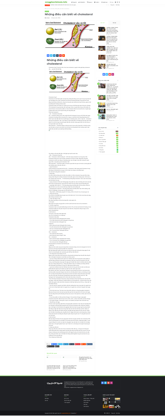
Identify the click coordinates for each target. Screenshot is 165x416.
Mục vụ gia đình (102, 139)
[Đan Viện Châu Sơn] (117, 403)
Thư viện (97, 2)
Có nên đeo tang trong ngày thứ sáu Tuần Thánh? (111, 104)
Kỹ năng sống (102, 133)
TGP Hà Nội (85, 402)
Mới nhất (102, 22)
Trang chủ (74, 2)
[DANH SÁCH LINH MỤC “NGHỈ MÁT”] (105, 406)
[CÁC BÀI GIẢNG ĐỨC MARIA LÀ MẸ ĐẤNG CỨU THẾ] (101, 66)
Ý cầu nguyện (102, 151)
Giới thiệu (118, 4)
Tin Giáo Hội (81, 2)
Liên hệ (46, 400)
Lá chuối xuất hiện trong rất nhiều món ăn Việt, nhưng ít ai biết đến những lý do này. (53, 367)
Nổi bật (114, 22)
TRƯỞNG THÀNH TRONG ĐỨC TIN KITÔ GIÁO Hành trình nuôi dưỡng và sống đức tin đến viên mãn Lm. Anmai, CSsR (112, 30)
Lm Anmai (48, 17)
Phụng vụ (90, 2)
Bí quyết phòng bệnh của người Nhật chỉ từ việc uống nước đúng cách (85, 358)
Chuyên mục (104, 2)
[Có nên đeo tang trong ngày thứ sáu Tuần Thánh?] (101, 105)
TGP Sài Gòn (86, 406)
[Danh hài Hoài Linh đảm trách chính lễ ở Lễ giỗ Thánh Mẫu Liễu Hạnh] (111, 406)
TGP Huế (85, 404)
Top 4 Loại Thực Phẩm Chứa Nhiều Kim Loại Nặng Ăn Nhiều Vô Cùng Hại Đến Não (70, 367)
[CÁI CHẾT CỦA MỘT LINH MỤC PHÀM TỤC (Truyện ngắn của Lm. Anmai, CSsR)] (101, 97)
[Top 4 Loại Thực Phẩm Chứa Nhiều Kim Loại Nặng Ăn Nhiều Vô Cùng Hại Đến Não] (70, 361)
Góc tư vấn (101, 131)
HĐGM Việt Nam (86, 400)
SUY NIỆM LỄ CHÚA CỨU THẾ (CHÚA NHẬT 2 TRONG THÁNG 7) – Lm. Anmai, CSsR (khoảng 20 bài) (112, 58)
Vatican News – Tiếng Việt (88, 398)
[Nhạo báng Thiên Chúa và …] (117, 406)
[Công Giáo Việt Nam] (56, 2)
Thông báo (101, 149)
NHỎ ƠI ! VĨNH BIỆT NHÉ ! (112, 109)
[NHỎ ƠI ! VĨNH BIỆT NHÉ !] (101, 111)
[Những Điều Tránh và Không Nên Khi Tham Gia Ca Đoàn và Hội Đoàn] (101, 116)
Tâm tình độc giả (102, 141)
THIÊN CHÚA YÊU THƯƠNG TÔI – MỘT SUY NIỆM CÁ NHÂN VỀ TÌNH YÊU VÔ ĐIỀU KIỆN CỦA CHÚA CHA (112, 49)
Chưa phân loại (102, 145)
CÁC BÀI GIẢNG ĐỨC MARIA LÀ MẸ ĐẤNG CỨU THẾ (112, 66)
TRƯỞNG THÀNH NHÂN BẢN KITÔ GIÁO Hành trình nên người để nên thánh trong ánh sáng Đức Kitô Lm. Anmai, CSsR (75, 4)
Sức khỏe (52, 8)
